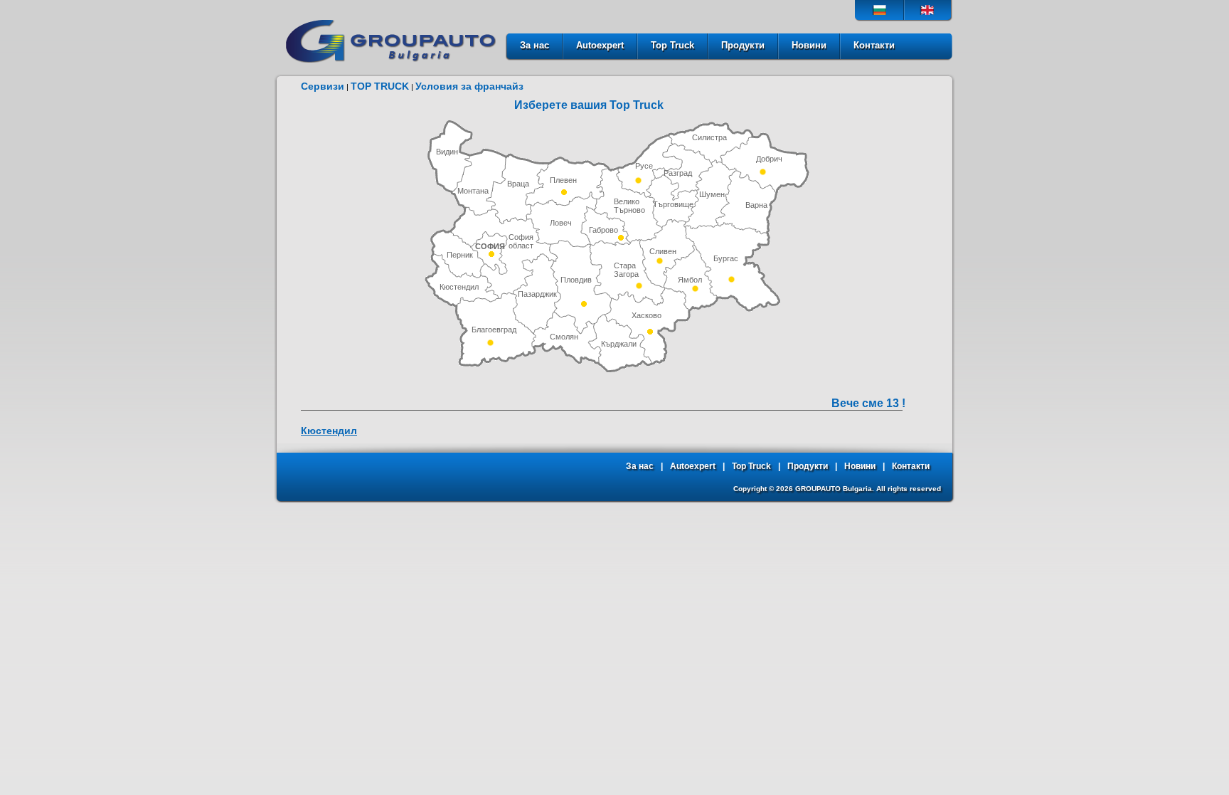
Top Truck (672, 45)
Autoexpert (600, 45)
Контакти (874, 45)
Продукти (743, 45)
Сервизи (322, 86)
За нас (534, 45)
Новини (809, 45)
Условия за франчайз (469, 86)
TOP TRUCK (380, 86)
